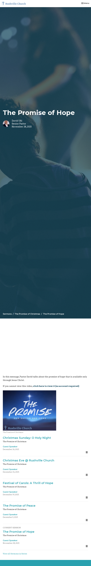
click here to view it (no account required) (56, 386)
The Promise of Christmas (27, 314)
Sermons (7, 314)
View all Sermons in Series (15, 554)
